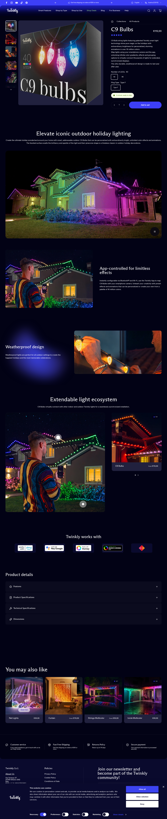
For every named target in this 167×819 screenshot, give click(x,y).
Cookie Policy (50, 778)
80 (123, 77)
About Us (9, 774)
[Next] (111, 2)
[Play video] (83, 194)
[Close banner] (163, 787)
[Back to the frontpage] (112, 21)
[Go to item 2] (10, 51)
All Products (134, 21)
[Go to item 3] (10, 64)
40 (114, 77)
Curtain (52, 718)
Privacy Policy (50, 774)
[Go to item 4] (10, 77)
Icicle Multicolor (135, 718)
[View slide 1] (135, 475)
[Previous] (55, 2)
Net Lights (14, 718)
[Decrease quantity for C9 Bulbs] (113, 105)
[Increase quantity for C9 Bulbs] (124, 105)
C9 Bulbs (119, 466)
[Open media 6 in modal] (60, 62)
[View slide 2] (138, 475)
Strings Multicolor (96, 718)
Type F (115, 87)
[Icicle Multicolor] (143, 695)
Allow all (142, 789)
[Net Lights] (83, 504)
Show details (118, 814)
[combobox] (137, 2)
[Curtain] (63, 695)
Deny (142, 804)
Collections (121, 21)
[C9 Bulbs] (58, 437)
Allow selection (142, 797)
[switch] (65, 814)
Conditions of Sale (52, 781)
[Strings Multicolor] (103, 695)
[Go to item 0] (10, 25)
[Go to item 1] (10, 38)
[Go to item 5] (10, 90)
